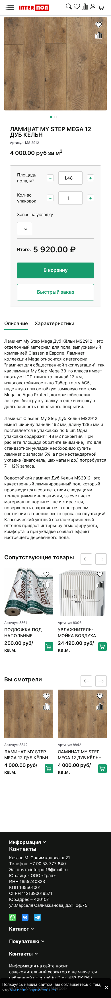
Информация (25, 842)
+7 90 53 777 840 (48, 863)
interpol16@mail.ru (49, 869)
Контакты (21, 954)
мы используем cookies (33, 989)
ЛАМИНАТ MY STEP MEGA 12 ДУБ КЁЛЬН (26, 754)
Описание (16, 323)
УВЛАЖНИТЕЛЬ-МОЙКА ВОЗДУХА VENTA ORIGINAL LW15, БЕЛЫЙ (77, 633)
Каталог (19, 929)
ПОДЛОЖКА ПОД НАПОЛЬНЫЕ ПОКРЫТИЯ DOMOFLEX (23, 633)
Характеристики (54, 323)
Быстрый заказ (55, 292)
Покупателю (24, 941)
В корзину (56, 270)
